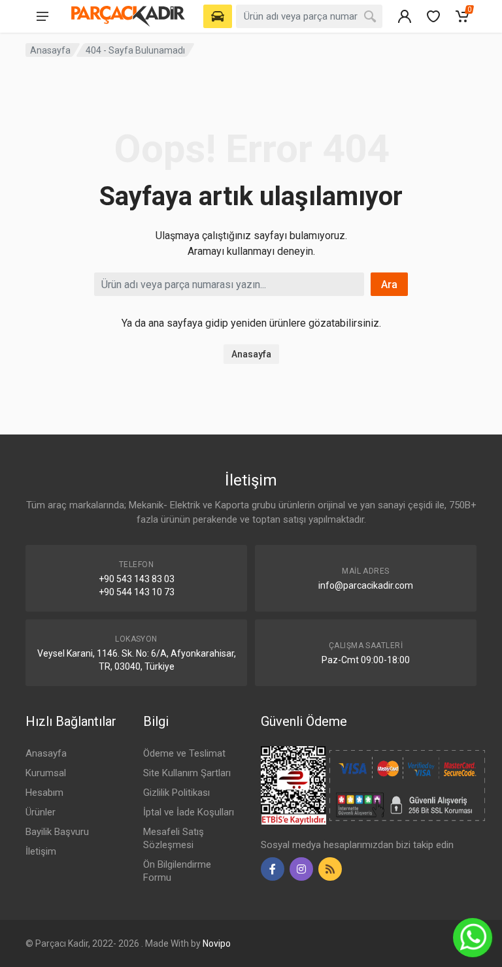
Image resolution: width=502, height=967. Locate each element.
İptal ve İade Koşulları (188, 812)
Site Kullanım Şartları (187, 773)
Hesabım (44, 792)
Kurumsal (45, 773)
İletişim (40, 851)
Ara (389, 284)
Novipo (217, 943)
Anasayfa (50, 50)
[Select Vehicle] (217, 16)
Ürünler (40, 812)
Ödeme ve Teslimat (184, 753)
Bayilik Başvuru (57, 832)
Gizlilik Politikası (176, 792)
